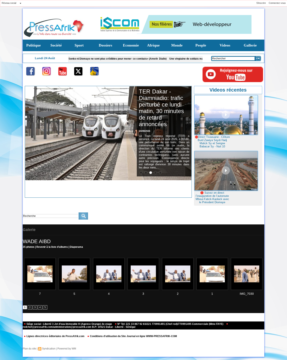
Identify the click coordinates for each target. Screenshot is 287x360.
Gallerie (250, 45)
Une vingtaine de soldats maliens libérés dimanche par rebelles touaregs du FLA (202, 58)
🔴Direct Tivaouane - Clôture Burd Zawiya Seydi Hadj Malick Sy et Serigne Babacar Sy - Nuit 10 (212, 141)
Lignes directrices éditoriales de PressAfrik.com (55, 336)
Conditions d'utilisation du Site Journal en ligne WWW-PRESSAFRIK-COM (133, 336)
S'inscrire (261, 3)
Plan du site (29, 348)
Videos (225, 45)
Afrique (153, 45)
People (200, 45)
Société (56, 45)
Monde (177, 45)
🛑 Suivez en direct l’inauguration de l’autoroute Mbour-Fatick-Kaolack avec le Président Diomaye (212, 197)
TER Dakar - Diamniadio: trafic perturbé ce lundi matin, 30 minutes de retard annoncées (161, 107)
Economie (131, 45)
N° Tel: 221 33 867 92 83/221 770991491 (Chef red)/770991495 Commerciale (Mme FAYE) (170, 324)
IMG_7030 (247, 293)
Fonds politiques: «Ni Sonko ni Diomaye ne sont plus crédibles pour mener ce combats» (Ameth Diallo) (89, 58)
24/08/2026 (144, 131)
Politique (33, 45)
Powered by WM (66, 348)
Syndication (48, 348)
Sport (79, 45)
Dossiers (105, 45)
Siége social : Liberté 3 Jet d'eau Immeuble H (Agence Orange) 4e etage (69, 324)
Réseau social (9, 3)
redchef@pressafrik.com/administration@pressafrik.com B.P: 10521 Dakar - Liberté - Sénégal (79, 326)
